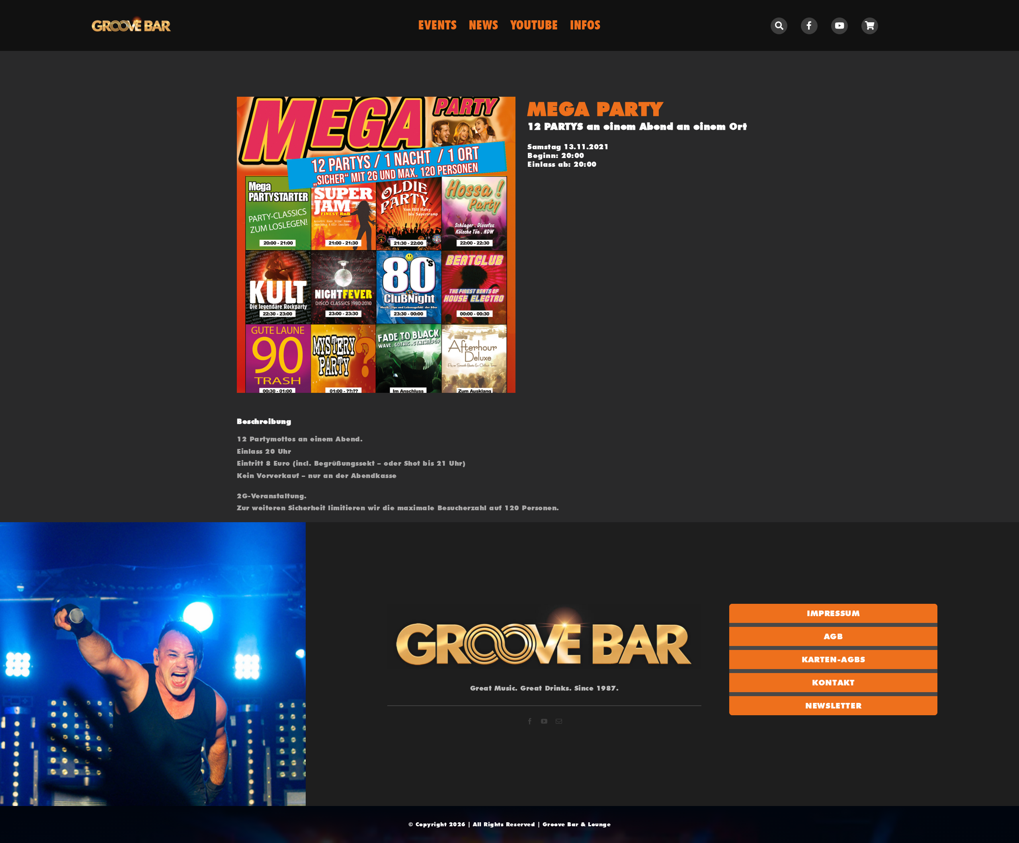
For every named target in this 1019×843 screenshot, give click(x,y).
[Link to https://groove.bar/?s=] (779, 26)
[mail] (559, 721)
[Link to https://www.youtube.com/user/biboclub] (839, 26)
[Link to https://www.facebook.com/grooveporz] (809, 26)
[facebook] (530, 721)
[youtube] (544, 721)
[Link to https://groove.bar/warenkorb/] (869, 26)
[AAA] (376, 245)
